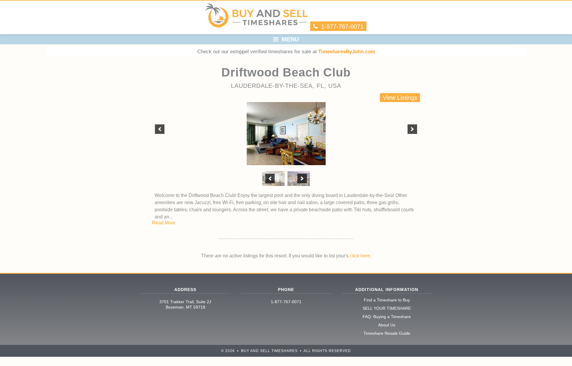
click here (360, 255)
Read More (163, 222)
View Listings (400, 97)
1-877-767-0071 (286, 301)
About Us (386, 325)
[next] (412, 129)
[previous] (159, 129)
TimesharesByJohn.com (346, 51)
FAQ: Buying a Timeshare (387, 316)
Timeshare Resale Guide (386, 333)
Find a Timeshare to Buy (387, 300)
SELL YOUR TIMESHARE (387, 308)
